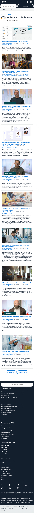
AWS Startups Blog (6, 14)
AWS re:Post (4, 471)
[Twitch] (5, 488)
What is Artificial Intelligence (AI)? (9, 406)
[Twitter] (5, 485)
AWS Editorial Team (8, 43)
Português (18, 500)
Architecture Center (5, 432)
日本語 (10, 502)
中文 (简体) (21, 502)
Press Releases (4, 418)
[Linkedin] (21, 485)
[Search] (27, 1)
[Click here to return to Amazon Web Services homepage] (4, 2)
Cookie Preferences (24, 506)
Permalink (4, 44)
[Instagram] (29, 485)
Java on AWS (4, 453)
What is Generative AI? (6, 408)
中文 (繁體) (27, 502)
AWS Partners (4, 438)
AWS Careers (4, 479)
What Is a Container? (6, 402)
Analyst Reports (5, 436)
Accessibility (9, 506)
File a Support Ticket (6, 469)
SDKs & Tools (4, 447)
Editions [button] (19, 9)
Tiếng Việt (25, 500)
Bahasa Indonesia (14, 498)
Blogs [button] (12, 9)
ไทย (7, 502)
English (27, 498)
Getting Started (4, 425)
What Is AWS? (4, 391)
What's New (4, 414)
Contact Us (3, 465)
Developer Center (5, 445)
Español (3, 500)
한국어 (15, 502)
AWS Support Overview (6, 475)
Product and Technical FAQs (7, 434)
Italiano (13, 500)
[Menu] (30, 1)
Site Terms (15, 506)
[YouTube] (13, 488)
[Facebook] (13, 485)
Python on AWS (4, 451)
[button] (8, 6)
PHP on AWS (4, 456)
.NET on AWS (4, 449)
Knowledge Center (5, 473)
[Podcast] (21, 488)
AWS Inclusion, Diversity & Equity (9, 397)
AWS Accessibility (5, 395)
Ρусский (3, 502)
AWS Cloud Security (6, 412)
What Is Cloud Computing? (7, 393)
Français (8, 500)
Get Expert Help (5, 467)
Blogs (2, 416)
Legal (2, 477)
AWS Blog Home (5, 9)
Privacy (2, 506)
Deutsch (22, 498)
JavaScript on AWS (5, 458)
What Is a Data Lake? (6, 404)
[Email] (29, 488)
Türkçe (30, 500)
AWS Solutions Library (6, 430)
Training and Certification (7, 428)
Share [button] (10, 44)
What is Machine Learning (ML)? (8, 410)
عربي (7, 498)
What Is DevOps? (5, 400)
